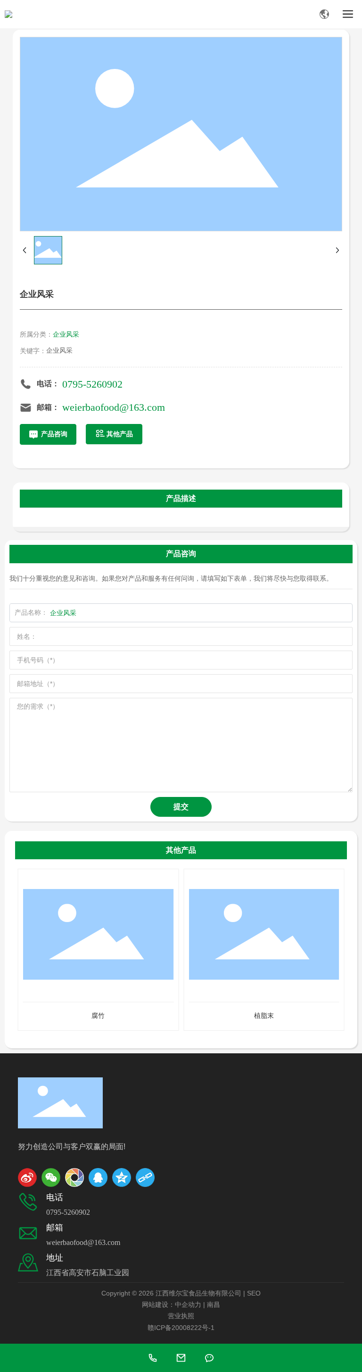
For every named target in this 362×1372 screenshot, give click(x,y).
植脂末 (264, 1015)
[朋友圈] (74, 1177)
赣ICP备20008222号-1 (181, 1327)
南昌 (213, 1304)
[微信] (50, 1177)
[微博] (27, 1177)
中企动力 (188, 1304)
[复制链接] (145, 1177)
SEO (254, 1293)
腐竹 (98, 1015)
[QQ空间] (121, 1177)
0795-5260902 (92, 384)
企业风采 (66, 334)
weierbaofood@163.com (113, 407)
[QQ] (98, 1177)
